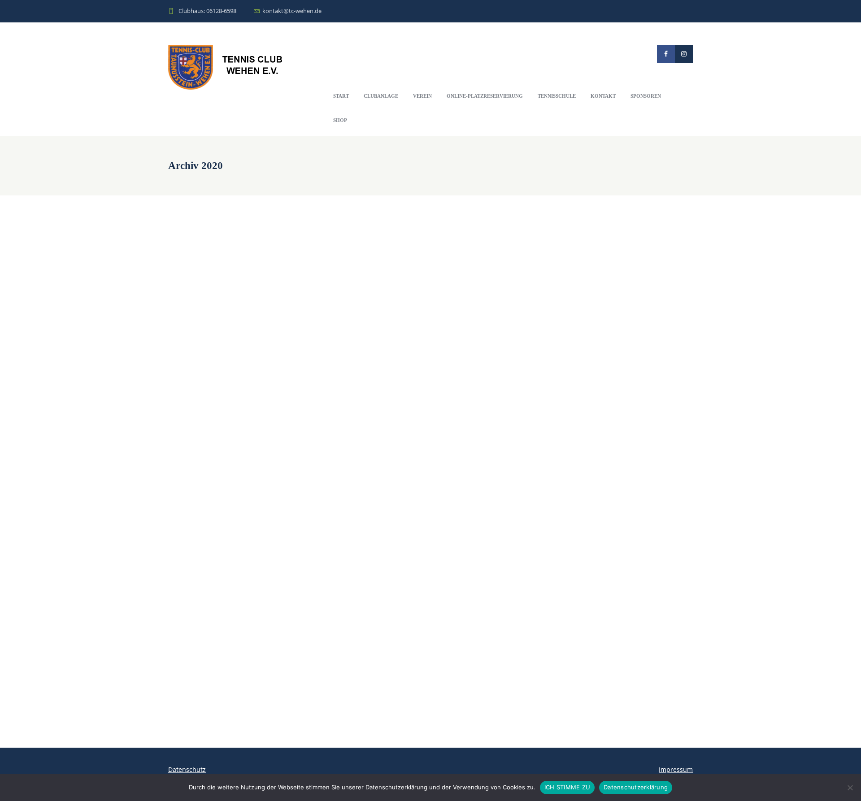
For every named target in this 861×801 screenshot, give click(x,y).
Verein (422, 96)
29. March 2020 (187, 638)
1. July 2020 (182, 452)
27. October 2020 (189, 343)
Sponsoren (646, 96)
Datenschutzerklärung (636, 787)
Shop (340, 120)
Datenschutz (187, 769)
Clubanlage (381, 96)
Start (341, 96)
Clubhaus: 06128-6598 (207, 11)
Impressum (676, 769)
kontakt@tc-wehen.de (292, 11)
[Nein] (849, 787)
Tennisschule (557, 96)
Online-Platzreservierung (485, 96)
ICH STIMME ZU (567, 787)
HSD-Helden (188, 440)
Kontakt (603, 96)
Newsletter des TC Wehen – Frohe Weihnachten (246, 222)
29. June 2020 (185, 517)
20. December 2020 (192, 234)
